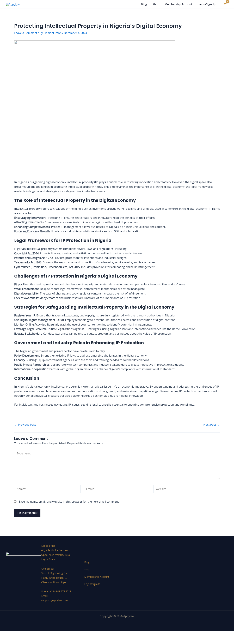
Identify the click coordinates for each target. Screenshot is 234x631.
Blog (144, 4)
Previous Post (25, 424)
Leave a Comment (25, 33)
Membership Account (178, 4)
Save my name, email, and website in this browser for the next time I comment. (69, 501)
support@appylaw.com (54, 600)
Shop (155, 4)
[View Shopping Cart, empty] (225, 4)
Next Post (211, 424)
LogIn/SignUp (206, 4)
